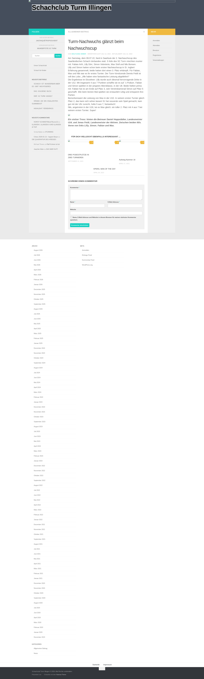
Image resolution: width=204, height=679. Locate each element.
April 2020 (37, 617)
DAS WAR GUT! (52, 149)
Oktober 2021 (38, 534)
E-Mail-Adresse (114, 202)
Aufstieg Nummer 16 (127, 160)
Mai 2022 (37, 500)
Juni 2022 (37, 495)
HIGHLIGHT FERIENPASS (43, 108)
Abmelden (156, 45)
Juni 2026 (37, 260)
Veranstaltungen (158, 60)
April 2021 (37, 564)
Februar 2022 (38, 515)
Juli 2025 (37, 314)
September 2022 (39, 480)
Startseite (96, 665)
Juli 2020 (37, 608)
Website (73, 209)
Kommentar (74, 187)
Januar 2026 (38, 284)
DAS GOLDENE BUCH (42, 91)
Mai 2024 (37, 382)
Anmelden (156, 40)
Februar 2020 (38, 627)
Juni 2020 (37, 613)
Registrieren (157, 55)
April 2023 (37, 446)
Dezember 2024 (39, 348)
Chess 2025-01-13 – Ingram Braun (46, 137)
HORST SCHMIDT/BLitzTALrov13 (46, 122)
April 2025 (37, 328)
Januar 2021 (38, 578)
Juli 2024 (37, 373)
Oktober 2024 (38, 358)
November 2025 (39, 294)
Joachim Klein (39, 149)
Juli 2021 (37, 549)
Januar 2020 (38, 632)
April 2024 (37, 387)
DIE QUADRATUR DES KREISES (44, 139)
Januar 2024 (38, 402)
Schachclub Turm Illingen (71, 7)
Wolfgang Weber (79, 54)
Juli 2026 (37, 255)
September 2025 (39, 304)
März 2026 (37, 275)
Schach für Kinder (40, 70)
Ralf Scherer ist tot (53, 144)
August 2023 (38, 426)
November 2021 (39, 529)
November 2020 (39, 588)
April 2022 (37, 505)
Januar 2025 (38, 343)
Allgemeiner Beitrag (78, 32)
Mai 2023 (37, 441)
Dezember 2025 (39, 289)
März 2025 (37, 333)
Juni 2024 (37, 377)
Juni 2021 (37, 554)
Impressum (107, 665)
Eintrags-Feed (87, 255)
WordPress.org (87, 265)
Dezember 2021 (39, 524)
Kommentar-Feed (88, 260)
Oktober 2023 (38, 417)
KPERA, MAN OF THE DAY (104, 169)
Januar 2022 (38, 519)
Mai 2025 (37, 324)
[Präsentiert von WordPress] (42, 674)
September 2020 (39, 598)
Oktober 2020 (38, 593)
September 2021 (39, 539)
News (36, 653)
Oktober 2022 (38, 475)
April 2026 (37, 270)
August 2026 (38, 250)
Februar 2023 (38, 456)
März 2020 (37, 622)
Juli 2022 (37, 490)
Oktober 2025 (38, 299)
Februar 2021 (38, 573)
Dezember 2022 (39, 466)
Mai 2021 (37, 559)
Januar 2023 (38, 461)
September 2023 (39, 421)
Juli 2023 (37, 431)
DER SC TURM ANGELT (43, 96)
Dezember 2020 (39, 583)
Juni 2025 (37, 319)
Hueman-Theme (61, 674)
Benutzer (156, 50)
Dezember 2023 (39, 407)
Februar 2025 (38, 338)
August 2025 (38, 309)
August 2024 (38, 368)
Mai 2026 (37, 265)
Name (72, 202)
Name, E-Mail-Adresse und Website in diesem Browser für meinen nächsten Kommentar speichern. (103, 218)
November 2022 (39, 470)
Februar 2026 (38, 279)
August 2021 (38, 544)
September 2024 (39, 363)
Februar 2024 (38, 397)
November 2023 (39, 412)
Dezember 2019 (39, 637)
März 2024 (37, 392)
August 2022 (38, 485)
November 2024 (39, 353)
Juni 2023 (37, 436)
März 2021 (37, 568)
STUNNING (49, 132)
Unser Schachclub (40, 65)
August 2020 (38, 603)
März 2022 (37, 510)
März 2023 (37, 451)
